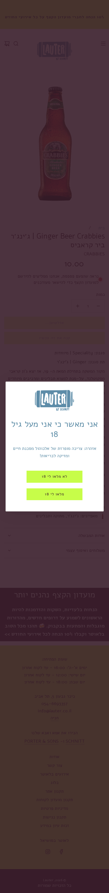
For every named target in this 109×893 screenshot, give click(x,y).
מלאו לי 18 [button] (54, 494)
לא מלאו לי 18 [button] (54, 476)
